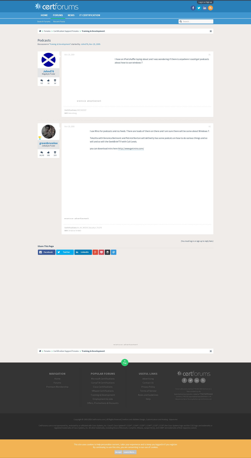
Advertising (148, 378)
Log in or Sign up (205, 2)
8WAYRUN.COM (206, 397)
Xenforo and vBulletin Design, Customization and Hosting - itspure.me (149, 419)
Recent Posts (59, 21)
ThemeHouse (206, 393)
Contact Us (148, 382)
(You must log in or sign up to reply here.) (197, 241)
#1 (209, 55)
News (71, 15)
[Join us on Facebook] (193, 7)
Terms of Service (148, 390)
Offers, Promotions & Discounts (103, 403)
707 (41, 83)
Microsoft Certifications (103, 378)
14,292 (41, 155)
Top (125, 363)
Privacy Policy (148, 386)
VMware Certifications (103, 390)
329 (55, 155)
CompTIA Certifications (103, 382)
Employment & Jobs (103, 398)
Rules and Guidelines (148, 394)
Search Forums (43, 21)
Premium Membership (57, 386)
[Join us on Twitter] (199, 7)
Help (148, 398)
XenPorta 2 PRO (181, 397)
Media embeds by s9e (194, 391)
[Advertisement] (88, 77)
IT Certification (89, 15)
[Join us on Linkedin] (205, 7)
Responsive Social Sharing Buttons (186, 399)
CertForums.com (206, 399)
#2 (209, 126)
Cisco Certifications (103, 386)
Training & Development (60, 44)
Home (44, 15)
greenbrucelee (48, 143)
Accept (118, 452)
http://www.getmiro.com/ (131, 148)
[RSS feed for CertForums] (210, 7)
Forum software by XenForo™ (193, 389)
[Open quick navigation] (211, 31)
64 (55, 83)
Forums (58, 15)
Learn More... (130, 452)
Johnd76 (84, 44)
